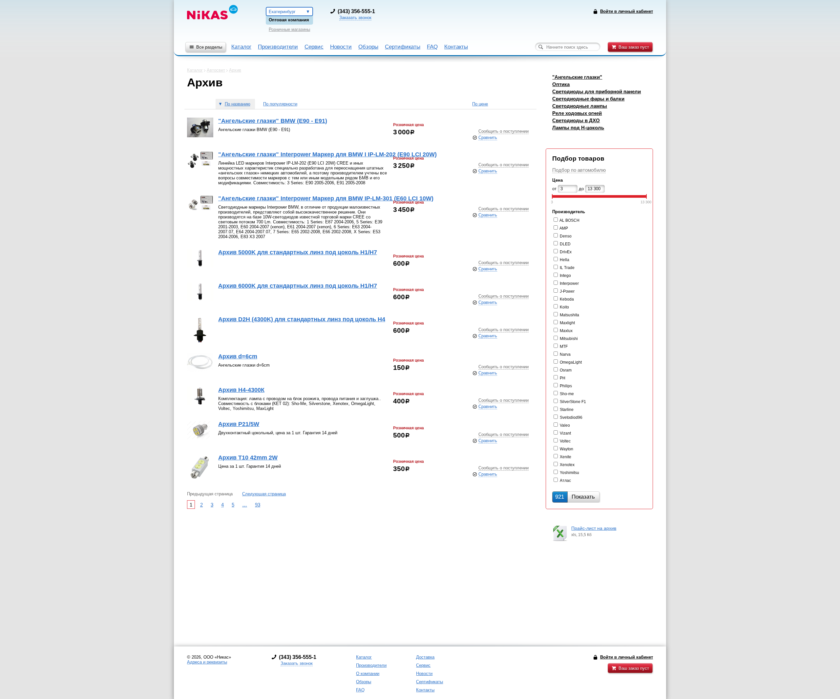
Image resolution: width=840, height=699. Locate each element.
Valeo (565, 425)
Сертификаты (402, 47)
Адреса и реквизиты (207, 662)
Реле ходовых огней (577, 113)
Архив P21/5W (238, 424)
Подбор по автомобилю (579, 170)
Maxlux (566, 330)
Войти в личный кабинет (626, 657)
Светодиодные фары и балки (588, 98)
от (554, 188)
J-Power (567, 291)
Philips (566, 386)
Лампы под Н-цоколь (578, 127)
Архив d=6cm (237, 356)
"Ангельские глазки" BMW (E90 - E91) (272, 121)
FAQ (432, 47)
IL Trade (567, 267)
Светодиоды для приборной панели (596, 91)
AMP (563, 228)
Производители (278, 47)
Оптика (561, 84)
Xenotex (567, 464)
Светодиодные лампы (579, 106)
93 (257, 504)
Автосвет (216, 70)
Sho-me (567, 394)
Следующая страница (264, 493)
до (581, 188)
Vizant (565, 433)
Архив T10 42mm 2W (248, 457)
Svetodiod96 (571, 417)
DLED (565, 244)
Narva (565, 354)
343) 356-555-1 (357, 11)
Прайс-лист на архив (593, 528)
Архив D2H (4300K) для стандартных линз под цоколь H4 (301, 319)
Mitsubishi (569, 338)
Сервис (314, 47)
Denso (566, 236)
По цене (480, 103)
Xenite (565, 457)
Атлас (565, 480)
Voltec (565, 441)
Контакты (456, 47)
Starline (567, 409)
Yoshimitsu (569, 472)
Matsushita (569, 315)
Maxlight (567, 323)
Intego (565, 275)
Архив (235, 70)
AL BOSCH (569, 220)
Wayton (566, 449)
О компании (367, 673)
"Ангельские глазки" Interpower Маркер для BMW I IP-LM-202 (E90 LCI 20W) (327, 154)
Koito (564, 307)
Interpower (569, 283)
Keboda (567, 299)
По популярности (280, 103)
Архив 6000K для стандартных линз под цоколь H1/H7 (297, 285)
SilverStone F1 (573, 401)
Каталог (241, 47)
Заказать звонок (355, 17)
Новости (341, 47)
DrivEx (566, 252)
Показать (575, 497)
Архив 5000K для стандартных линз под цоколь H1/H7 (297, 252)
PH (562, 378)
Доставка (425, 657)
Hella (564, 260)
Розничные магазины (289, 29)
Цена (557, 180)
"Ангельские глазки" (577, 77)
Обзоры (368, 47)
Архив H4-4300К (241, 390)
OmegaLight (571, 362)
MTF (564, 346)
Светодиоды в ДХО (576, 120)
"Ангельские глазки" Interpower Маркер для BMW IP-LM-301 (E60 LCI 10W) (325, 198)
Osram (566, 370)
